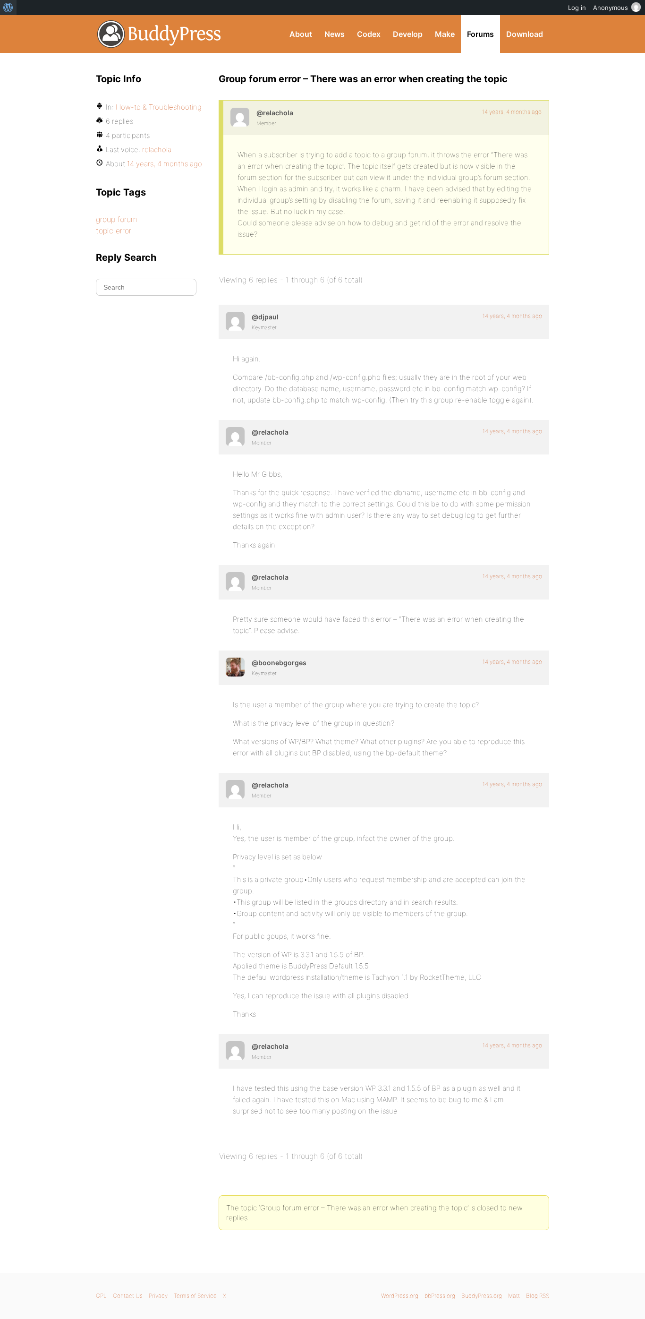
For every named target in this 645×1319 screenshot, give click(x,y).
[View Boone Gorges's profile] (235, 667)
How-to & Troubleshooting (159, 107)
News (334, 34)
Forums (480, 34)
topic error (113, 230)
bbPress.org (439, 1295)
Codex (369, 34)
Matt (514, 1295)
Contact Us (128, 1295)
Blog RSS (537, 1295)
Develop (408, 34)
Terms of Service (195, 1295)
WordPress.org (399, 1295)
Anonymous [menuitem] (610, 7)
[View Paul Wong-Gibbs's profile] (235, 321)
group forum (116, 219)
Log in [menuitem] (577, 7)
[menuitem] (8, 7)
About (300, 34)
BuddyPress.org (159, 34)
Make (445, 34)
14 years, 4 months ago (512, 111)
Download (524, 34)
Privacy (158, 1295)
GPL (101, 1295)
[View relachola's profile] (239, 117)
